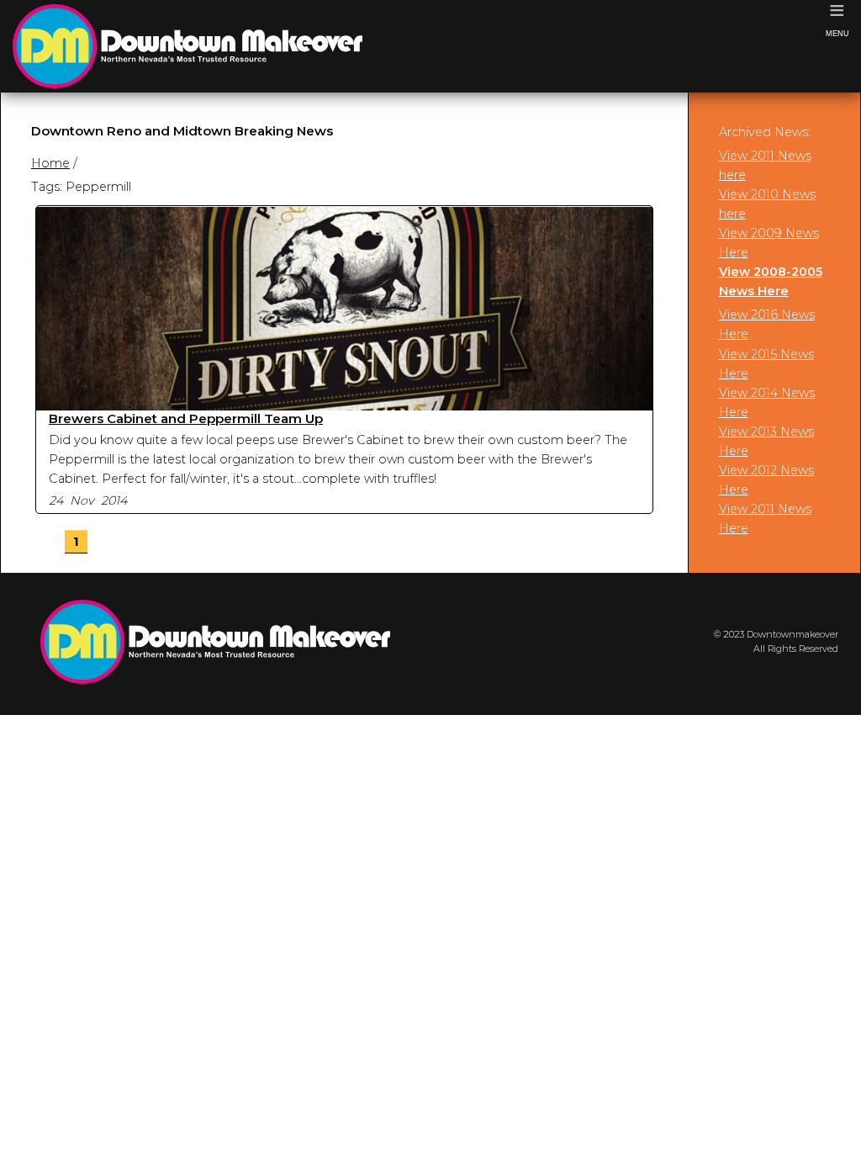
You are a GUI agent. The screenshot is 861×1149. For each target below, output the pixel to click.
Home (50, 163)
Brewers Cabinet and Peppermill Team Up (186, 418)
